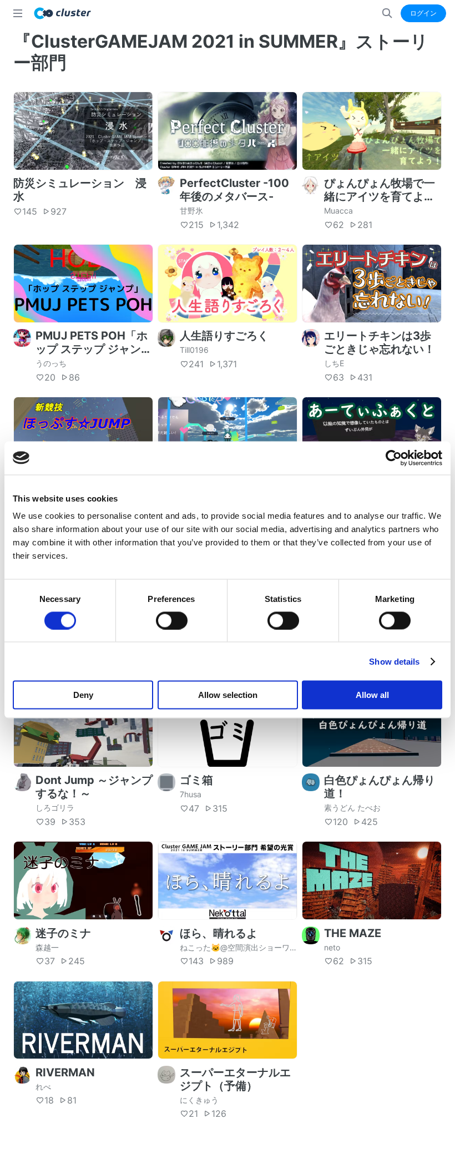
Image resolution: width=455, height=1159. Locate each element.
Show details (394, 661)
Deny (83, 695)
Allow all (372, 695)
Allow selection (227, 695)
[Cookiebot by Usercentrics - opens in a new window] (393, 457)
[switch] (172, 620)
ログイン (423, 13)
